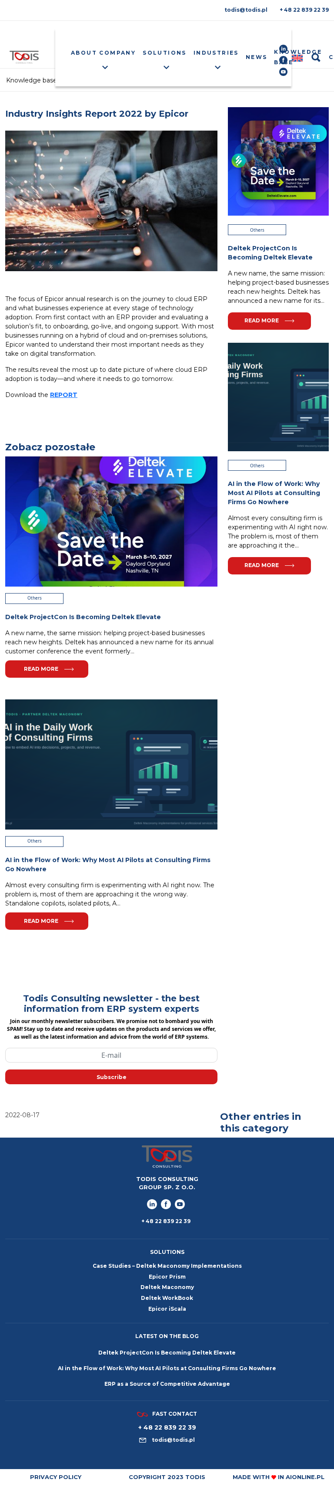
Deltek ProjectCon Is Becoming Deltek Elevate (167, 1352)
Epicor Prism (167, 1276)
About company (103, 52)
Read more (41, 669)
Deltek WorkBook (167, 1298)
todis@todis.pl (245, 10)
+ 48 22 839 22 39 (304, 10)
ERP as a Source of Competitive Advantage (167, 1384)
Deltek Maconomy (167, 1287)
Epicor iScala (167, 1309)
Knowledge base (298, 57)
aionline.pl (305, 1476)
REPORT (63, 395)
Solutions (165, 52)
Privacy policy (55, 1476)
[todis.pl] (24, 57)
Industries (216, 52)
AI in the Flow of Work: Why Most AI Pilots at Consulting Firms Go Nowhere (167, 1368)
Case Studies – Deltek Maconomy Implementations (167, 1266)
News (256, 57)
